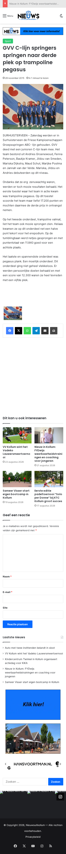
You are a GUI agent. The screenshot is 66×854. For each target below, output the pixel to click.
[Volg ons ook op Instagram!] (60, 796)
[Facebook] (9, 330)
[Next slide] (60, 764)
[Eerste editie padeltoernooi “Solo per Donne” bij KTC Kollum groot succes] (48, 479)
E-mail (7, 592)
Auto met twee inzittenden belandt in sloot (30, 647)
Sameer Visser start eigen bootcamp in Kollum (16, 494)
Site (5, 607)
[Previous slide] (5, 764)
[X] (18, 330)
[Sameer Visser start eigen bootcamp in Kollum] (17, 479)
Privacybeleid (33, 836)
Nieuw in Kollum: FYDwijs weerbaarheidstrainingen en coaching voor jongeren (48, 454)
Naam (7, 576)
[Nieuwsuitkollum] (28, 15)
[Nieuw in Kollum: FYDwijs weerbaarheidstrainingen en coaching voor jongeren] (48, 435)
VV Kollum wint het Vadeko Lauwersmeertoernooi (16, 452)
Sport (8, 41)
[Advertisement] (33, 376)
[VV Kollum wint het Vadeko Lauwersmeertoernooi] (17, 435)
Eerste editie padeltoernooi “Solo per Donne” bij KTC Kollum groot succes (48, 496)
